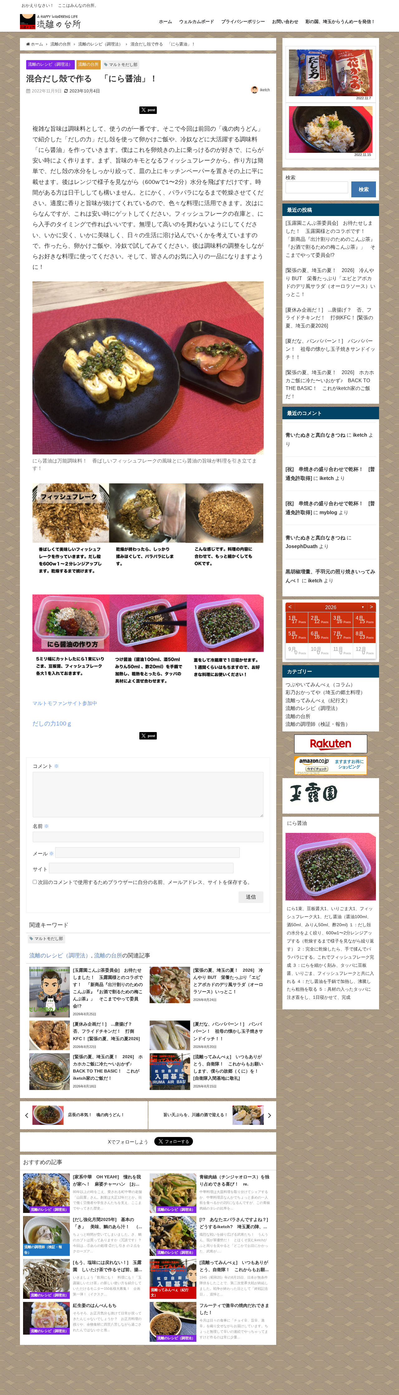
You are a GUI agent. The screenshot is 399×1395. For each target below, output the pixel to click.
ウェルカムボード (196, 21)
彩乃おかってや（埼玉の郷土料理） (325, 692)
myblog (328, 512)
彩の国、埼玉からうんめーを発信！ (340, 21)
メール (43, 853)
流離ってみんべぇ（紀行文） (318, 700)
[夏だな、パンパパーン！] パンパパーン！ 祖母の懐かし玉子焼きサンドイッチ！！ (330, 348)
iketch (265, 90)
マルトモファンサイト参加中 (64, 703)
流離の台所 (88, 64)
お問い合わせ (285, 21)
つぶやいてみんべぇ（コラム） (320, 684)
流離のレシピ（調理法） (50, 64)
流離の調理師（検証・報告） (318, 723)
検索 (291, 177)
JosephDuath (302, 546)
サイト (40, 869)
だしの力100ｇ (52, 723)
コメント (46, 765)
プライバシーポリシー (243, 21)
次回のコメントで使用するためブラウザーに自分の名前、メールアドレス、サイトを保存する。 (145, 882)
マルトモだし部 (123, 65)
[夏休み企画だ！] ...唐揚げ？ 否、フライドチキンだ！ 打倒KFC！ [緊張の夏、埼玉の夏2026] (329, 317)
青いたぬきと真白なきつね (315, 434)
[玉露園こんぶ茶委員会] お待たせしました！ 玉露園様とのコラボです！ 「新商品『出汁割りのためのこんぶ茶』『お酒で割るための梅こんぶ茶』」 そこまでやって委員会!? (330, 238)
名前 (41, 826)
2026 (330, 607)
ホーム (165, 21)
